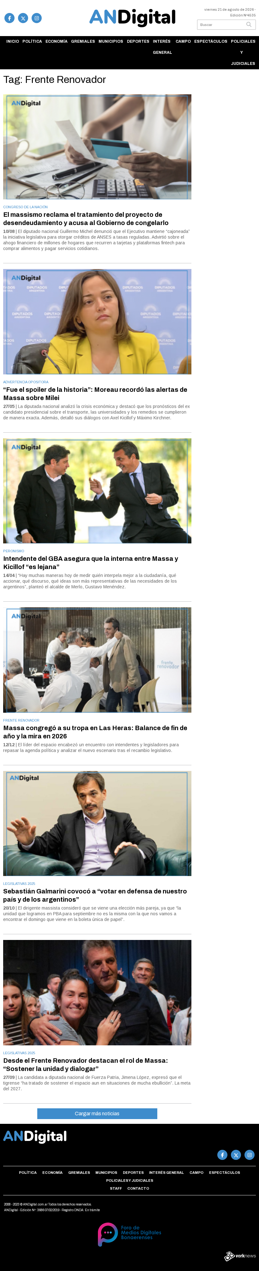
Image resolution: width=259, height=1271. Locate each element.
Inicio (12, 41)
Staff (116, 1188)
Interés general (162, 47)
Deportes (138, 41)
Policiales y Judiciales (243, 52)
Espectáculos (210, 41)
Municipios (111, 41)
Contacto (138, 1188)
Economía (56, 41)
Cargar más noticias (97, 1113)
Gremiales (83, 41)
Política (32, 41)
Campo (183, 41)
